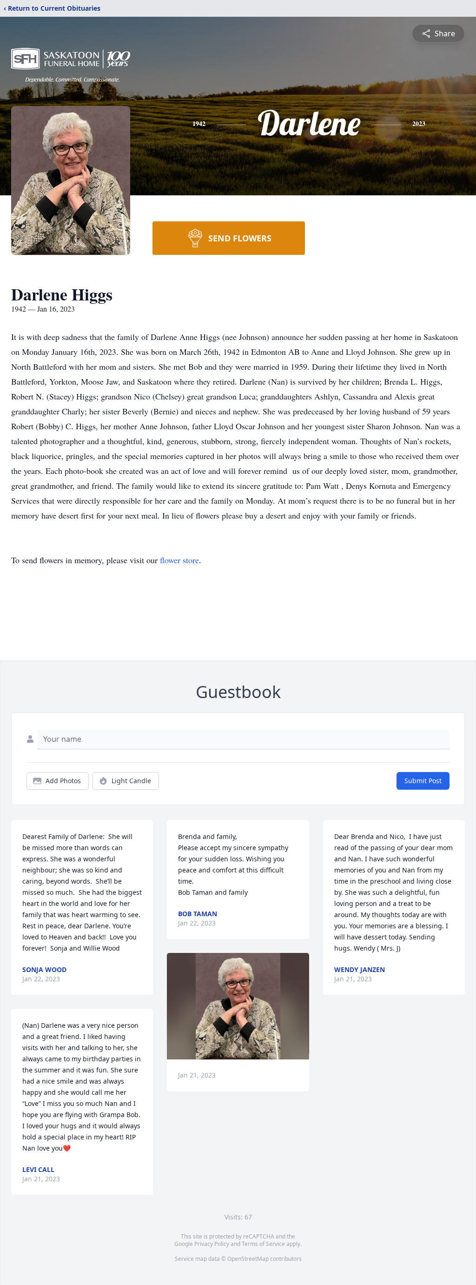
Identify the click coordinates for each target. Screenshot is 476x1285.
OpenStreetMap (248, 1259)
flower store (179, 560)
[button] (238, 1006)
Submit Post (423, 780)
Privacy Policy (211, 1244)
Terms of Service (263, 1244)
